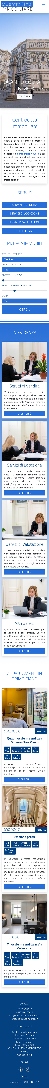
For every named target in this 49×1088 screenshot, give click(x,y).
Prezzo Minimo (12, 275)
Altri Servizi (24, 231)
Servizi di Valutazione (24, 222)
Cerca (24, 309)
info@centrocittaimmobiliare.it (24, 1015)
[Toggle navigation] (43, 6)
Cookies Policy (24, 1054)
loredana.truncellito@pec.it (24, 1018)
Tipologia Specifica (13, 264)
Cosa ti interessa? (12, 254)
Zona (5, 295)
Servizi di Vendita (24, 205)
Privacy (24, 1051)
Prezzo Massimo (16, 285)
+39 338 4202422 (24, 1012)
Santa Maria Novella (28, 153)
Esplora (23, 96)
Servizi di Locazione (24, 213)
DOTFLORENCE (31, 1082)
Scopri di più (24, 413)
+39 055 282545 (24, 1009)
